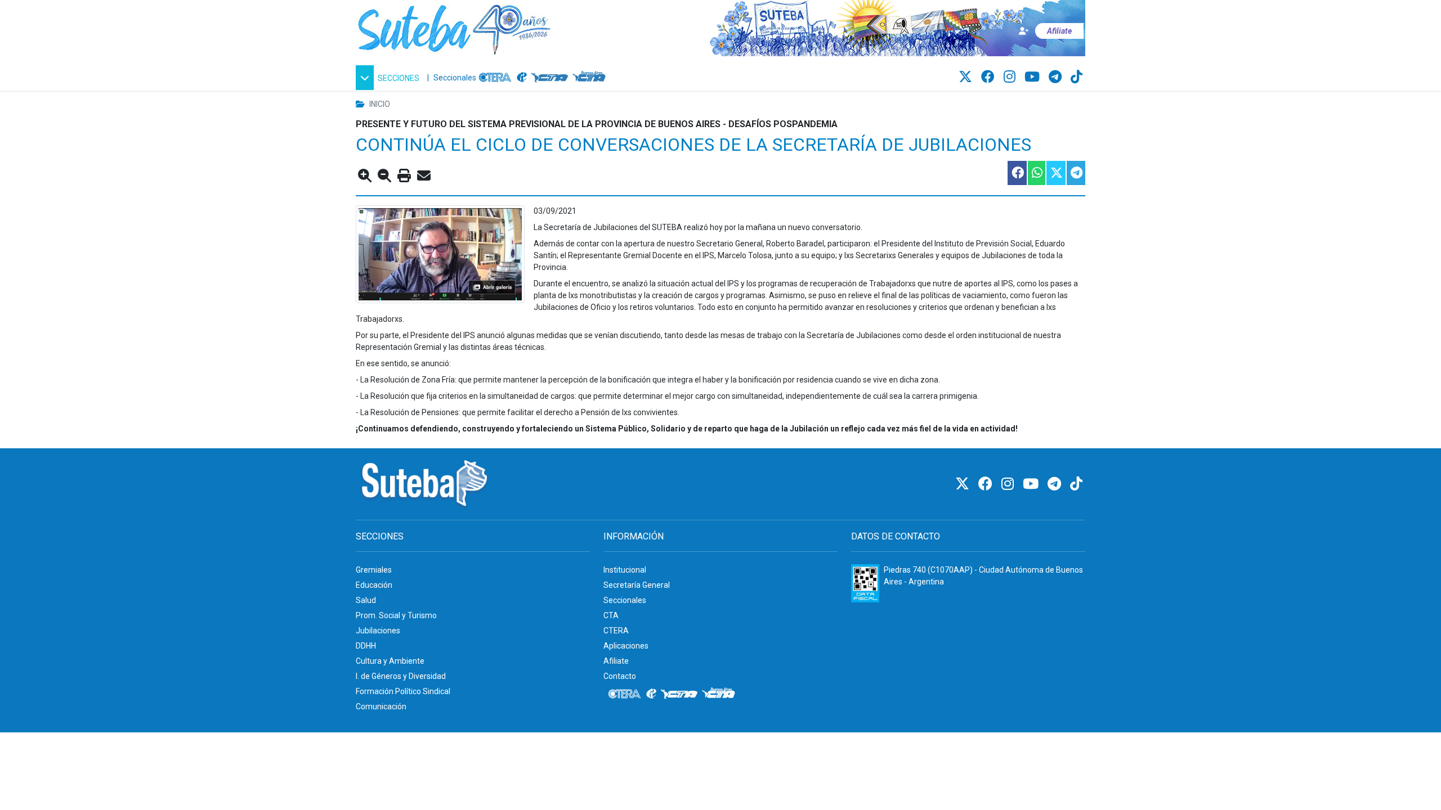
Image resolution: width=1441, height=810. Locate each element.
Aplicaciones (625, 645)
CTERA (616, 630)
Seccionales (454, 77)
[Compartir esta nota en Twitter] (1055, 173)
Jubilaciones (378, 630)
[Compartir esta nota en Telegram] (1075, 173)
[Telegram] (1057, 77)
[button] (389, 78)
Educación (374, 585)
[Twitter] (967, 77)
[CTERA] (495, 77)
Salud (366, 600)
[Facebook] (989, 77)
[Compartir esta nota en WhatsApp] (1036, 173)
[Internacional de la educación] (522, 77)
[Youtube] (1033, 77)
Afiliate (616, 660)
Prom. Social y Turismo (396, 615)
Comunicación (381, 706)
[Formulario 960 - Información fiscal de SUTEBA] (865, 583)
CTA (611, 615)
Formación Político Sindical (403, 691)
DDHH (366, 645)
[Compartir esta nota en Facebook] (1016, 173)
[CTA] (549, 77)
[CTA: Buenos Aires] (590, 77)
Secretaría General (636, 585)
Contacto (619, 676)
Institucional (624, 569)
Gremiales (374, 569)
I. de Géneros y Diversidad (401, 676)
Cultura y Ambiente (390, 660)
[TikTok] (1076, 77)
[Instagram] (1011, 77)
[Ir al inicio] (454, 27)
